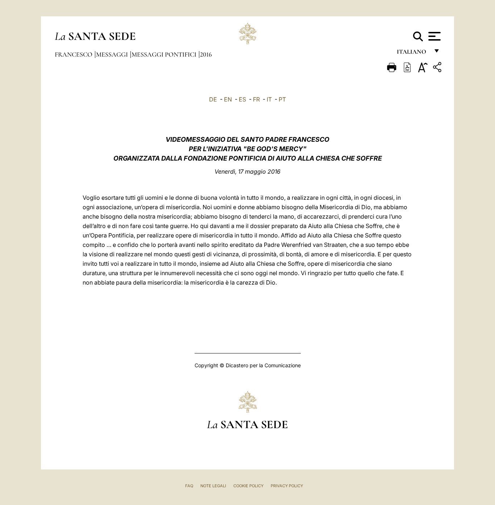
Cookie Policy (248, 485)
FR (256, 99)
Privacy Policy (287, 485)
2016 (206, 54)
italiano (413, 53)
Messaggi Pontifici (165, 54)
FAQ (189, 485)
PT (282, 99)
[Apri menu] (434, 36)
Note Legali (213, 485)
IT (269, 99)
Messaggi (112, 54)
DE (213, 99)
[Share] (438, 68)
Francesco (74, 54)
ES (242, 99)
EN (228, 99)
